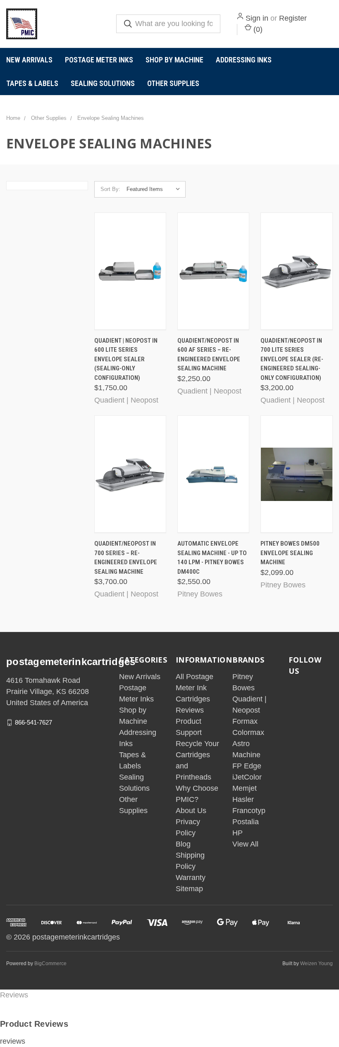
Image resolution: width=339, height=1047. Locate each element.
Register (293, 18)
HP (237, 833)
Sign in (257, 18)
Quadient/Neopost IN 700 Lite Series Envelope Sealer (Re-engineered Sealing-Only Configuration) (291, 359)
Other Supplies (173, 83)
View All (245, 844)
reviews (12, 1041)
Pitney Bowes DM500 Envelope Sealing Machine (290, 553)
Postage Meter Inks (99, 59)
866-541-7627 (33, 722)
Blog (183, 844)
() (257, 29)
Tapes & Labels (32, 83)
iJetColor (247, 777)
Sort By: (110, 189)
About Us (191, 810)
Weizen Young (316, 963)
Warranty (190, 877)
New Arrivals (29, 59)
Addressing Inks (244, 59)
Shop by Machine (174, 59)
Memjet (244, 788)
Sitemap (189, 889)
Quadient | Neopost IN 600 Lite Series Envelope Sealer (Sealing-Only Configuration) (126, 359)
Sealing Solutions (103, 83)
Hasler (243, 799)
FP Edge (246, 766)
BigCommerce (50, 963)
